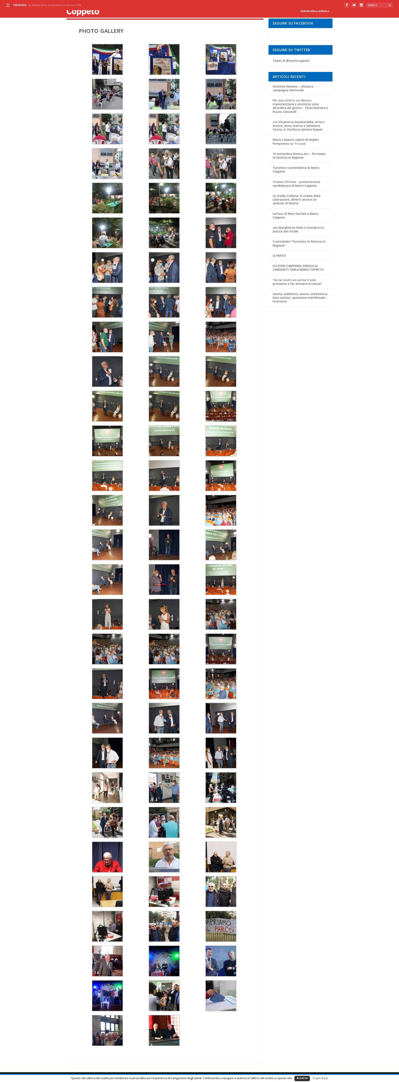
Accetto (302, 1078)
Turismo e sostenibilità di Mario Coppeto (296, 169)
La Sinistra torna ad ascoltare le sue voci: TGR (54, 5)
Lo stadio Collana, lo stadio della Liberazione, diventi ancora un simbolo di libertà (296, 199)
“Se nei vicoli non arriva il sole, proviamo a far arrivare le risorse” (297, 282)
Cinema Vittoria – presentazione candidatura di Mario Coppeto (296, 184)
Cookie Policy (314, 10)
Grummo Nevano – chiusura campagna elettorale (293, 88)
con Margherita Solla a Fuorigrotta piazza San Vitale (298, 229)
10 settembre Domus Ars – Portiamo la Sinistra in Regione (299, 155)
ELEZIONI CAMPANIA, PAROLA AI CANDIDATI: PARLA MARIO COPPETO (298, 267)
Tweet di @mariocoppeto (291, 61)
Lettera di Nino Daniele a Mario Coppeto (295, 215)
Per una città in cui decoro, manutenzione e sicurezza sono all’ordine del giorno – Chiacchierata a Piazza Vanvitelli (300, 106)
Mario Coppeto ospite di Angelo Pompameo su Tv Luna (296, 141)
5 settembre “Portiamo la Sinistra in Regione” (299, 243)
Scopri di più (320, 1078)
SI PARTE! (279, 256)
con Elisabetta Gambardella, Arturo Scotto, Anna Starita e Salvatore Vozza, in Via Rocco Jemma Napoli (299, 125)
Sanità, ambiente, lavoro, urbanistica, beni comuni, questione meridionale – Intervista (300, 297)
